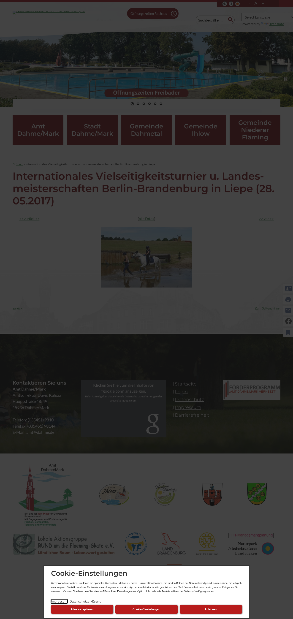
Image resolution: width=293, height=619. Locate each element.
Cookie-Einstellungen (146, 609)
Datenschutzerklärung (85, 601)
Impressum (59, 601)
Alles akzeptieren (82, 609)
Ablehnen (211, 609)
